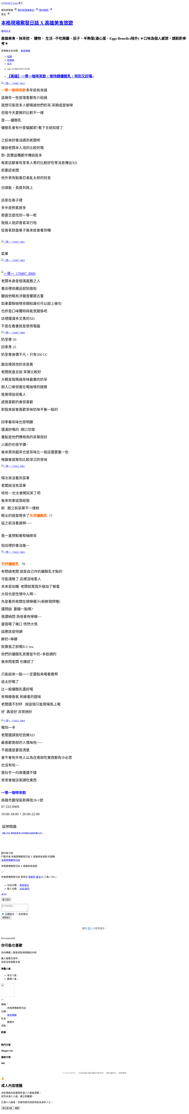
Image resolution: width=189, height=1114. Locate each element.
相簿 (9, 56)
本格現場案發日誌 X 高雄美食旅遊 (37, 22)
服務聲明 (122, 1073)
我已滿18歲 (7, 1108)
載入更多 (6, 900)
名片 (9, 63)
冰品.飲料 (24, 888)
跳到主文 (6, 31)
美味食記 (24, 885)
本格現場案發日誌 (10, 860)
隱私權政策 (111, 1073)
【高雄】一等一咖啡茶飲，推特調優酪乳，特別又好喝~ (50, 76)
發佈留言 (6, 918)
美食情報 (25, 51)
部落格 (10, 60)
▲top (3, 894)
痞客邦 (31, 877)
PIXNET (72, 1073)
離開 (17, 1108)
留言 (38, 877)
